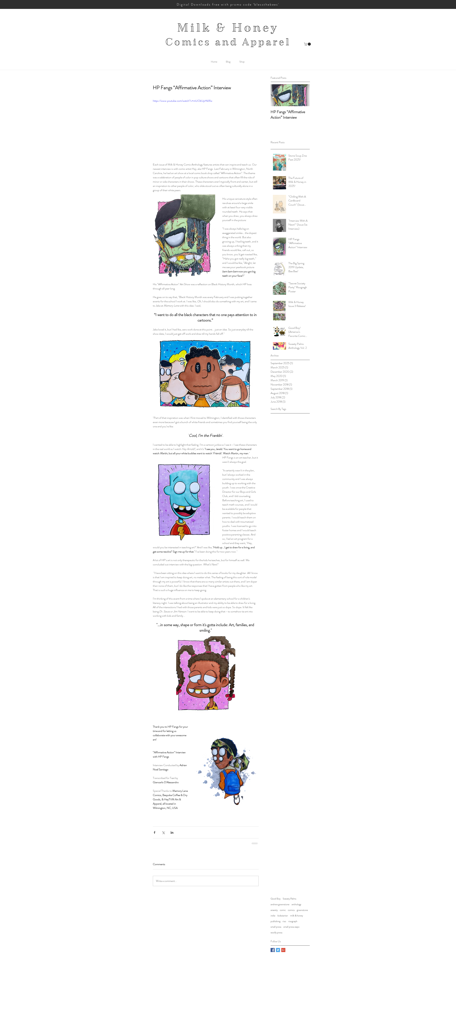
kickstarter (283, 915)
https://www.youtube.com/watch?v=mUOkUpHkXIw (182, 101)
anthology (296, 904)
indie (273, 915)
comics (291, 910)
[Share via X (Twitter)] (163, 832)
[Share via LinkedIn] (172, 832)
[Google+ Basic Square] (283, 950)
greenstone (302, 910)
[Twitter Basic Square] (278, 950)
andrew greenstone (280, 904)
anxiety (274, 910)
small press (276, 927)
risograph (292, 921)
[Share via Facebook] (154, 832)
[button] (308, 44)
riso (284, 921)
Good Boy (276, 898)
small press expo (291, 927)
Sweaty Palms (289, 898)
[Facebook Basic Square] (273, 950)
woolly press (276, 932)
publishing (275, 921)
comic (283, 910)
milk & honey (296, 915)
